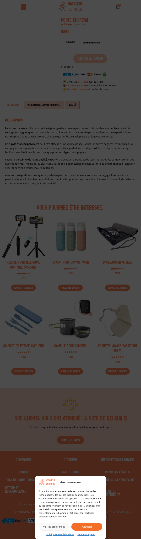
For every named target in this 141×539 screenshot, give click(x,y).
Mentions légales (86, 534)
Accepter (87, 526)
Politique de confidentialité (60, 534)
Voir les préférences (54, 526)
